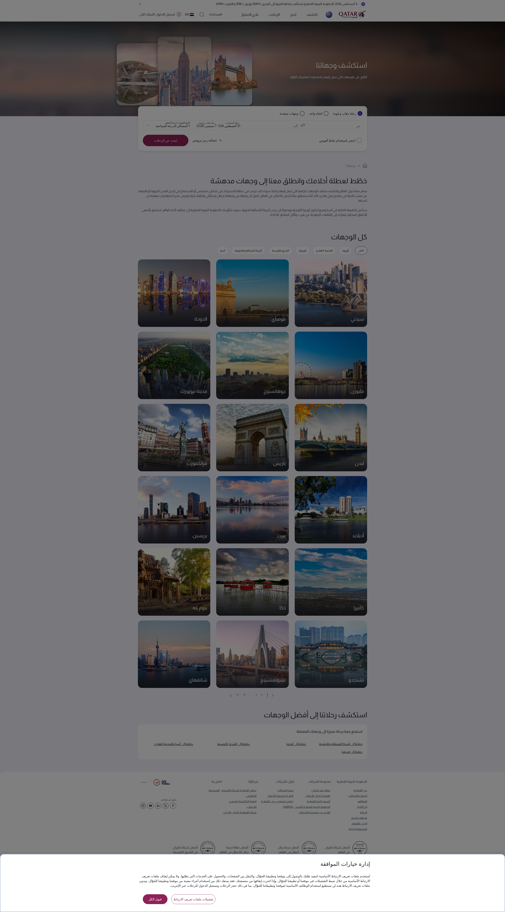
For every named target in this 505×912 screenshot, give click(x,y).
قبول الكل (155, 899)
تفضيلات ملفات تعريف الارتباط (193, 899)
